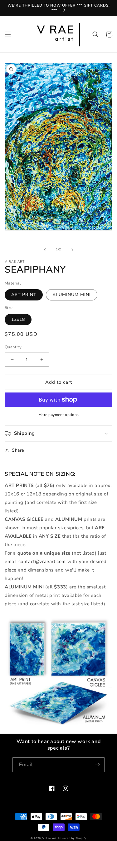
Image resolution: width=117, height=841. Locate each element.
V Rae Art (49, 838)
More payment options (58, 414)
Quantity (13, 347)
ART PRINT (23, 295)
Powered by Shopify (72, 838)
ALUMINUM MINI (71, 295)
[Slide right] (72, 250)
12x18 (18, 319)
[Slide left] (45, 250)
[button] (8, 34)
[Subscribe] (97, 764)
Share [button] (18, 450)
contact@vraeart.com (42, 561)
